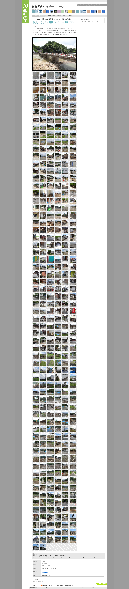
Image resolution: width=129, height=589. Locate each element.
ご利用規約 (86, 1)
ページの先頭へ (101, 584)
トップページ (35, 15)
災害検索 (42, 15)
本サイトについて (78, 1)
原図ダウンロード (46, 572)
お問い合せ (101, 1)
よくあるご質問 (93, 1)
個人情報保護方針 (68, 586)
